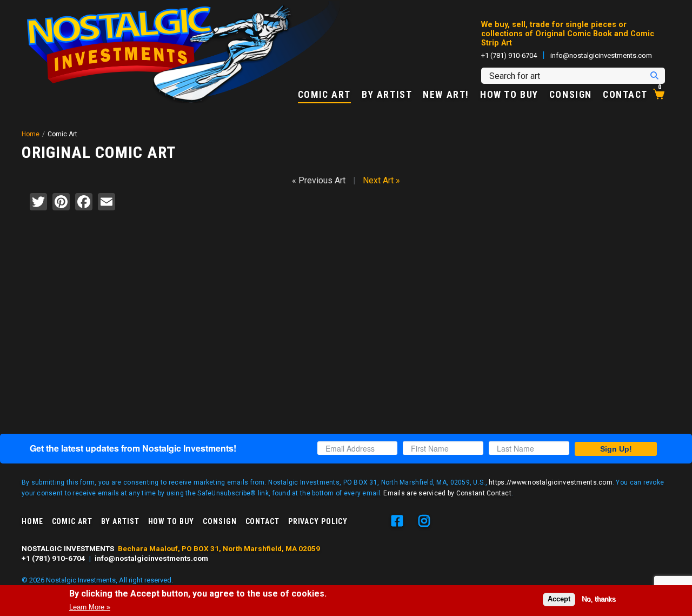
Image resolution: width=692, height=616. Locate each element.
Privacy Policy (318, 521)
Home (30, 134)
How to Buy (509, 95)
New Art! (446, 95)
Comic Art (324, 95)
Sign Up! (616, 449)
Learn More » (89, 607)
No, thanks (599, 599)
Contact (625, 95)
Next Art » (381, 180)
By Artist (387, 95)
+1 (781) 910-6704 (509, 55)
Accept (559, 599)
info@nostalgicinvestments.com (601, 55)
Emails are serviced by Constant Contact (447, 493)
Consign (570, 95)
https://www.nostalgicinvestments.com (551, 482)
